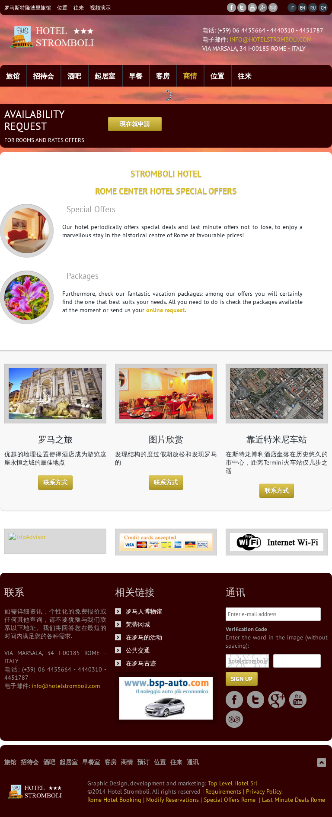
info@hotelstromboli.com (271, 39)
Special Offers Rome (231, 800)
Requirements (224, 791)
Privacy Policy (263, 791)
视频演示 (100, 7)
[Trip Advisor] (273, 7)
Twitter (255, 699)
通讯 (193, 762)
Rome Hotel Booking (115, 800)
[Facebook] (231, 7)
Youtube (297, 699)
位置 (62, 7)
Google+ (276, 699)
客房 (163, 75)
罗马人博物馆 (144, 611)
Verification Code (246, 629)
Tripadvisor (234, 719)
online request (165, 310)
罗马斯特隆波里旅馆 (27, 7)
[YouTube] (252, 7)
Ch (323, 7)
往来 (78, 7)
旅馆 (13, 75)
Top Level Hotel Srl (232, 783)
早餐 (136, 75)
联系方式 (55, 482)
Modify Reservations (173, 800)
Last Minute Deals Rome (293, 800)
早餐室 (91, 762)
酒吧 (74, 75)
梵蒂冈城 (138, 624)
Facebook (234, 699)
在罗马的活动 (144, 637)
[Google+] (262, 7)
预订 (143, 762)
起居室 (105, 75)
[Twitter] (241, 7)
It (292, 7)
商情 (190, 75)
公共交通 (138, 650)
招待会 (43, 75)
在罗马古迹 (141, 663)
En (302, 7)
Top (321, 762)
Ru (313, 7)
